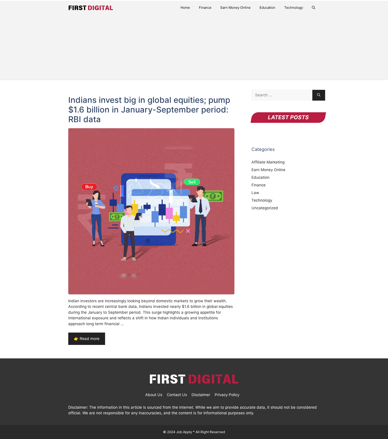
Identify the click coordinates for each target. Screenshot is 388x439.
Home (185, 7)
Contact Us (177, 395)
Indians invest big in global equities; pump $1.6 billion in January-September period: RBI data (149, 109)
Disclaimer (201, 395)
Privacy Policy (227, 395)
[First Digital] (90, 7)
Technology (293, 7)
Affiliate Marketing (267, 162)
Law (255, 192)
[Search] (318, 95)
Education (267, 7)
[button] (313, 7)
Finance (205, 7)
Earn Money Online (235, 7)
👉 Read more (86, 338)
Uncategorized (264, 208)
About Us (153, 395)
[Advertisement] (194, 48)
